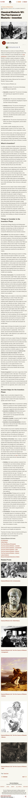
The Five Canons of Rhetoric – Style (9, 549)
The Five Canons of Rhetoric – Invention (10, 545)
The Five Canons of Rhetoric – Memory (10, 551)
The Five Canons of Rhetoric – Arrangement (11, 547)
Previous (5, 776)
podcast (25, 1)
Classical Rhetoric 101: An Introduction (10, 581)
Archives (25, 786)
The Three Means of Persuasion (8, 544)
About (12, 786)
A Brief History (4, 542)
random (19, 1)
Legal (7, 786)
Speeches (6, 773)
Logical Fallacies (5, 554)
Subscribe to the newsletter (7, 797)
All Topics (18, 786)
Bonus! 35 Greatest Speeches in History (10, 556)
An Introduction (4, 540)
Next (23, 776)
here (16, 455)
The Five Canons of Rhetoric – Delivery (10, 553)
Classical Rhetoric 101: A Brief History (10, 620)
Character (4, 6)
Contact (2, 786)
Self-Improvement (9, 6)
